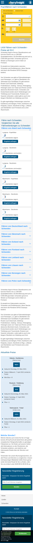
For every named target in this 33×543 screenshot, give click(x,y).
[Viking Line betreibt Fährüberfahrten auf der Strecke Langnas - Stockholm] (4, 150)
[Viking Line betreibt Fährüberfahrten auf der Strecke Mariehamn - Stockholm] (4, 197)
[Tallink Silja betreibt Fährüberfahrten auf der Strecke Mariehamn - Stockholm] (4, 212)
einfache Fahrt (19, 10)
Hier (7, 540)
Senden (16, 487)
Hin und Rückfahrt (8, 10)
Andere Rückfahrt (8, 13)
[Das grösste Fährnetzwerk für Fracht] (16, 3)
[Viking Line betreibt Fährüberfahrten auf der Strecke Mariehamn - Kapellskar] (4, 181)
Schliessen (23, 533)
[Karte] (3, 16)
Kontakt (16, 509)
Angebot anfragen (10, 141)
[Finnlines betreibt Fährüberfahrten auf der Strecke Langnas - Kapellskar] (4, 135)
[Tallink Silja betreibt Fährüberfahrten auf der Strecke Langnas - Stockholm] (4, 166)
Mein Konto (30, 2)
